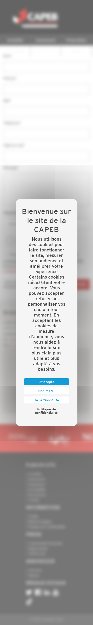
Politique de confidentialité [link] (46, 410)
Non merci (46, 391)
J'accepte (46, 382)
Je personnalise (46, 400)
